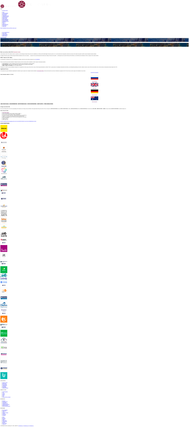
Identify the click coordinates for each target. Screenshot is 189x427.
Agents (3, 411)
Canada (3, 393)
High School (4, 383)
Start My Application (3, 121)
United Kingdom (5, 391)
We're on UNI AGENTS (6, 406)
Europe (3, 394)
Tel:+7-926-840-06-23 (5, 32)
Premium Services (5, 405)
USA (3, 392)
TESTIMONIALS (31, 121)
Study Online (4, 33)
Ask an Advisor (4, 34)
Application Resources (5, 404)
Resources (4, 418)
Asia (3, 396)
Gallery (3, 419)
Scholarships (4, 402)
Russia (3, 395)
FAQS (35, 121)
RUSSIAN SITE (5, 10)
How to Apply (4, 35)
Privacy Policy (4, 423)
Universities (4, 414)
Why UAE (15, 121)
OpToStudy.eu (20, 425)
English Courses (4, 382)
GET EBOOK (37, 59)
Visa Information (5, 401)
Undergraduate (4, 385)
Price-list (3, 417)
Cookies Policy (4, 421)
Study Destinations (10, 121)
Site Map (3, 422)
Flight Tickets (4, 420)
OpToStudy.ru (31, 425)
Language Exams (5, 403)
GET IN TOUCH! (3, 37)
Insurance (3, 400)
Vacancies (3, 415)
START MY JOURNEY (94, 72)
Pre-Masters (4, 386)
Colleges (3, 413)
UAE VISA (26, 121)
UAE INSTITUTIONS (20, 121)
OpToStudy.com (26, 425)
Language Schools (5, 412)
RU (1, 8)
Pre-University (4, 384)
